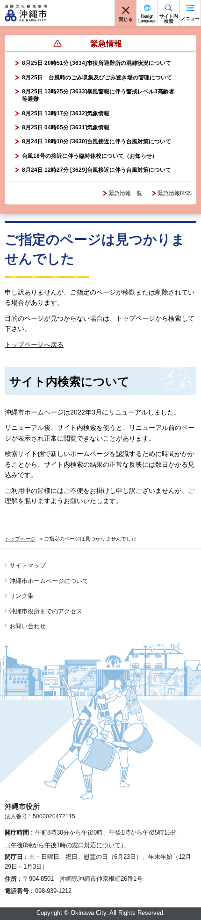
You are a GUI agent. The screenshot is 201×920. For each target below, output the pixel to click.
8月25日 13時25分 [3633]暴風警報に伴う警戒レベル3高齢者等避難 (98, 95)
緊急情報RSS (175, 193)
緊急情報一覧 (125, 193)
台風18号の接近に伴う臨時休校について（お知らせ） (90, 156)
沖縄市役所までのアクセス (45, 611)
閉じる (126, 19)
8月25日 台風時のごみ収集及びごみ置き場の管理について (97, 77)
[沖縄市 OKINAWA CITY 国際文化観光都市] (26, 13)
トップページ (20, 538)
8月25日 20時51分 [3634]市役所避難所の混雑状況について (96, 63)
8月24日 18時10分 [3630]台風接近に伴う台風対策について (96, 141)
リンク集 (21, 595)
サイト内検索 (168, 19)
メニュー (190, 18)
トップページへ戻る (34, 344)
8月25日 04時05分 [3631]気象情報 (65, 127)
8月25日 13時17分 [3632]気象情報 (65, 113)
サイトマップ (27, 565)
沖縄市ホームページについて (48, 580)
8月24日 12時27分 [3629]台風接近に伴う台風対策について (96, 170)
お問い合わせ (27, 626)
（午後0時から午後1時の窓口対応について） (66, 845)
